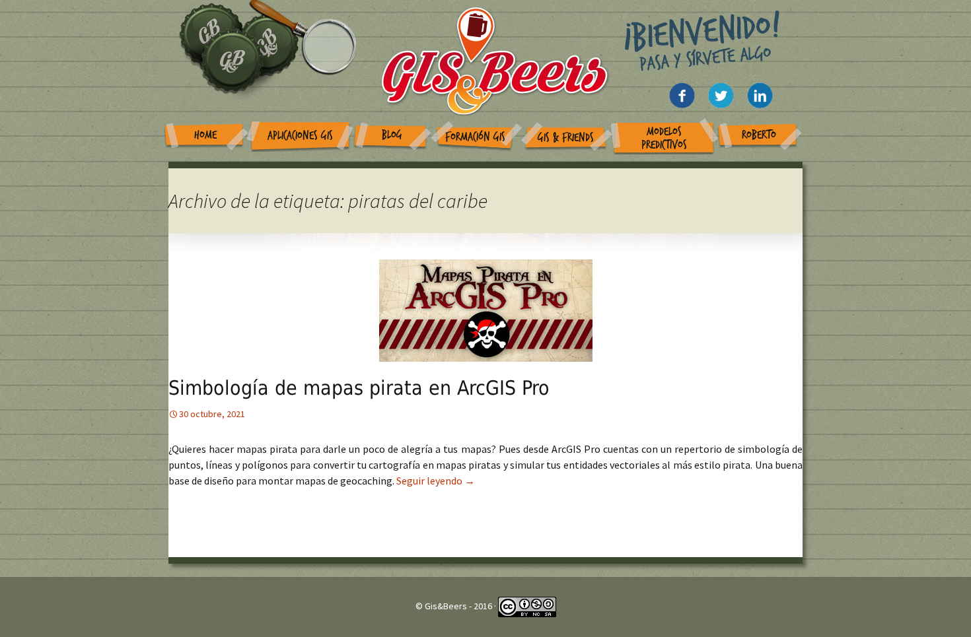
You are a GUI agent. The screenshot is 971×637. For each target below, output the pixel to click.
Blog (392, 135)
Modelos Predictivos (664, 138)
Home (205, 135)
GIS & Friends (566, 138)
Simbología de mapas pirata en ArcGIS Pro (359, 387)
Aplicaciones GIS (300, 136)
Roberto (759, 135)
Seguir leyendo (435, 480)
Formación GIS (475, 137)
